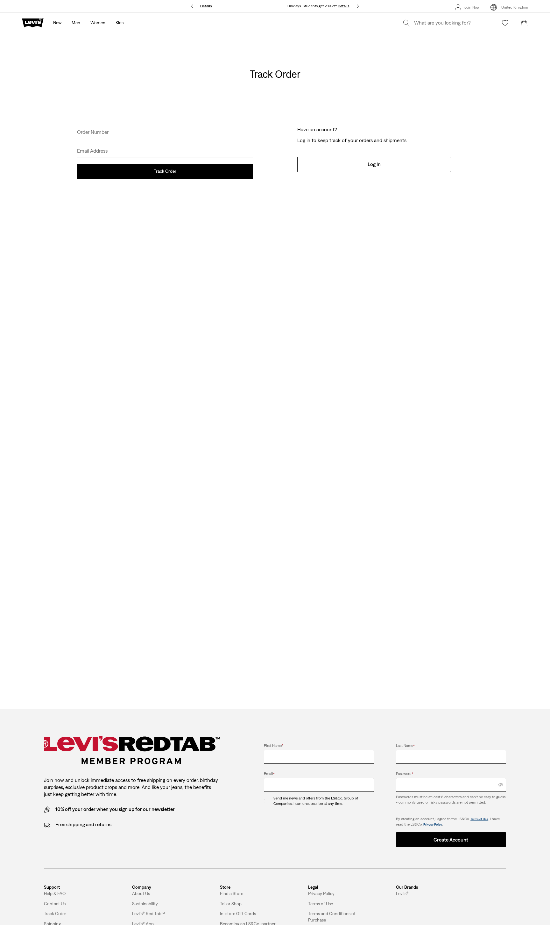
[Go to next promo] (357, 6)
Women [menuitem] (97, 22)
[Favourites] (505, 23)
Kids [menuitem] (119, 22)
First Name (273, 745)
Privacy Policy (432, 824)
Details (343, 6)
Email (269, 773)
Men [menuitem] (76, 22)
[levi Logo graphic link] (33, 22)
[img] (501, 785)
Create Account (451, 839)
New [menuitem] (57, 22)
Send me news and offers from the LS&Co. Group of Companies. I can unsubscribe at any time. (315, 801)
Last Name (405, 745)
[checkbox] (268, 801)
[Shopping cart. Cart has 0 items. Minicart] (524, 23)
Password (404, 773)
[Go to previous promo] (192, 6)
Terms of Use (479, 819)
